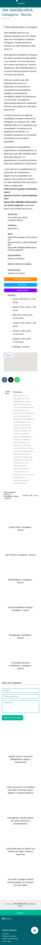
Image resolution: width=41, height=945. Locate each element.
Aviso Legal (6, 941)
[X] (11, 379)
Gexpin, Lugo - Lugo (29, 495)
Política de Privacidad (10, 939)
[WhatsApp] (17, 379)
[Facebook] (4, 379)
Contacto (5, 933)
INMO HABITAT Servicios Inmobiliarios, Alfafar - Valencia (11, 495)
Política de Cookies (9, 936)
